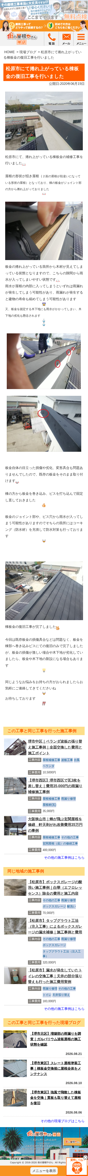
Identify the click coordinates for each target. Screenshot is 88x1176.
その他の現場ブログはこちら (63, 1121)
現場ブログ (27, 52)
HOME (9, 52)
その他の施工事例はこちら (64, 857)
